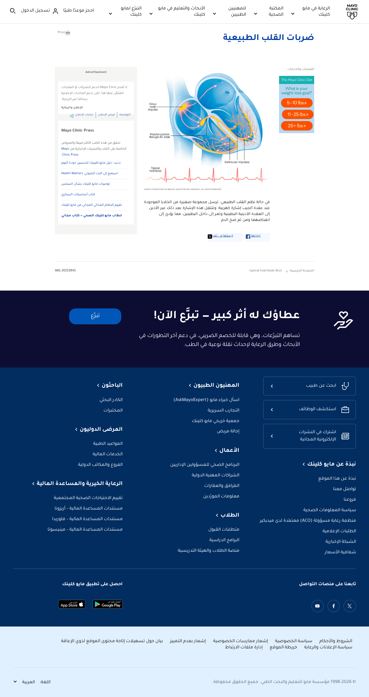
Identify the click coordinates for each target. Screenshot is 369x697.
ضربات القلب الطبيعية (268, 38)
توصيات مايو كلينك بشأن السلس (85, 184)
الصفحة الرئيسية (302, 271)
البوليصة (124, 114)
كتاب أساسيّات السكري (78, 195)
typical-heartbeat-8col (265, 271)
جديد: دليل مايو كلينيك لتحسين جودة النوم (91, 163)
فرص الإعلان (106, 114)
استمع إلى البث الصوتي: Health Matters (89, 174)
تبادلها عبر (253, 236)
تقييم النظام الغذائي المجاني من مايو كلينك (91, 205)
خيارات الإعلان (84, 114)
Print (61, 33)
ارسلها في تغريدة (220, 236)
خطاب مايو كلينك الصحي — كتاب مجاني (91, 216)
